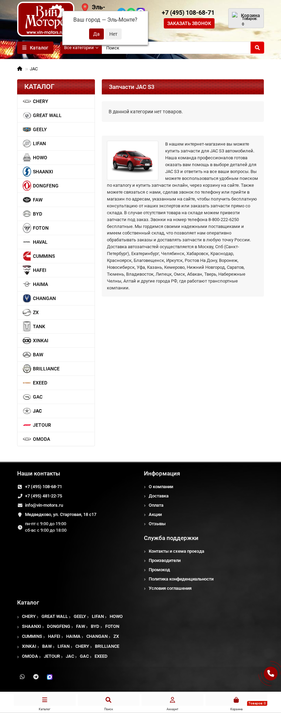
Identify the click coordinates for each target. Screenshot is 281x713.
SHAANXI (43, 171)
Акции (155, 514)
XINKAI (40, 340)
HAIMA (40, 284)
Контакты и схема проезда (176, 551)
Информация (162, 473)
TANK (39, 326)
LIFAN (39, 143)
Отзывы (157, 523)
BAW (38, 354)
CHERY (40, 101)
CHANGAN (44, 298)
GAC (37, 397)
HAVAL (40, 242)
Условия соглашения (170, 588)
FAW (37, 200)
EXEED (40, 383)
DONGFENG (46, 185)
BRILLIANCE (46, 368)
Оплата (156, 505)
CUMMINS (44, 256)
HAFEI (39, 270)
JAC (34, 68)
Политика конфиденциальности (181, 579)
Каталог (28, 602)
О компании (161, 486)
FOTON (41, 228)
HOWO (40, 157)
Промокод (159, 569)
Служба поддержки (171, 537)
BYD (37, 214)
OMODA (41, 439)
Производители (165, 560)
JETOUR (42, 425)
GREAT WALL (47, 115)
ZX (36, 312)
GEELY (40, 129)
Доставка (159, 495)
